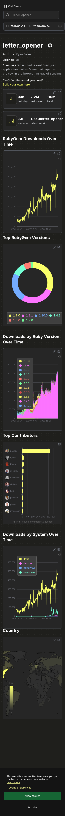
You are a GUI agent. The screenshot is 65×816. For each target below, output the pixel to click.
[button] (32, 787)
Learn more (13, 782)
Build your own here (16, 84)
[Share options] (54, 92)
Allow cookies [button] (32, 795)
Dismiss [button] (32, 807)
